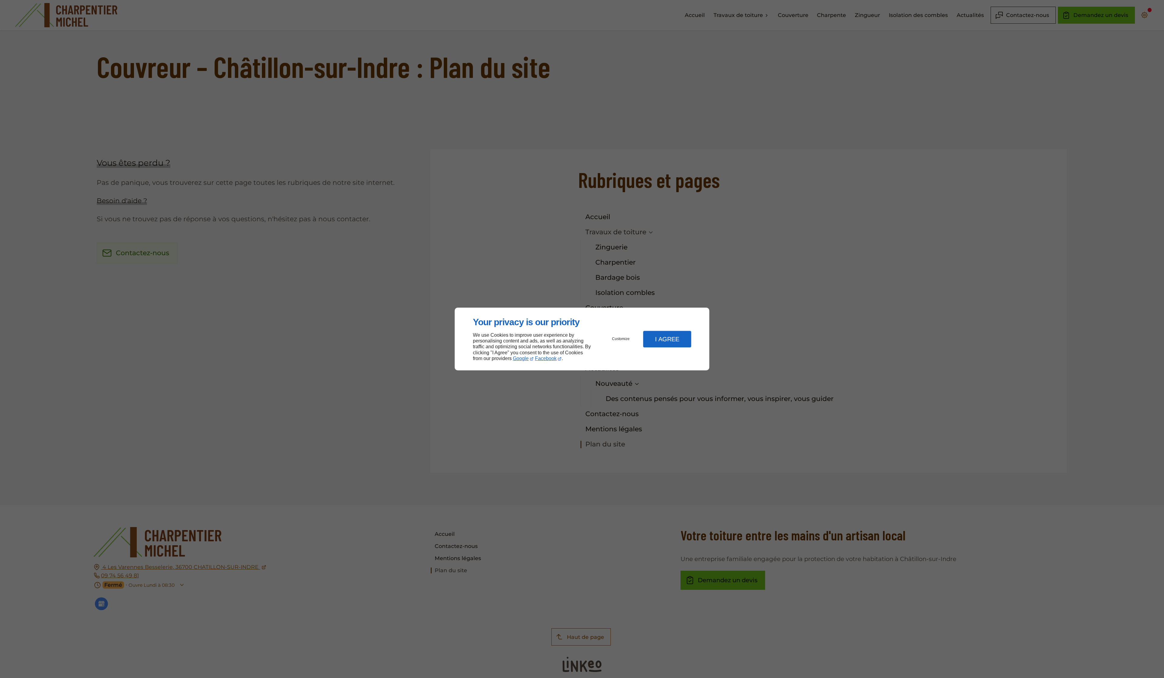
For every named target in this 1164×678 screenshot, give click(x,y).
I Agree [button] (667, 339)
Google (521, 358)
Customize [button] (621, 339)
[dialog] (582, 339)
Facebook (546, 358)
